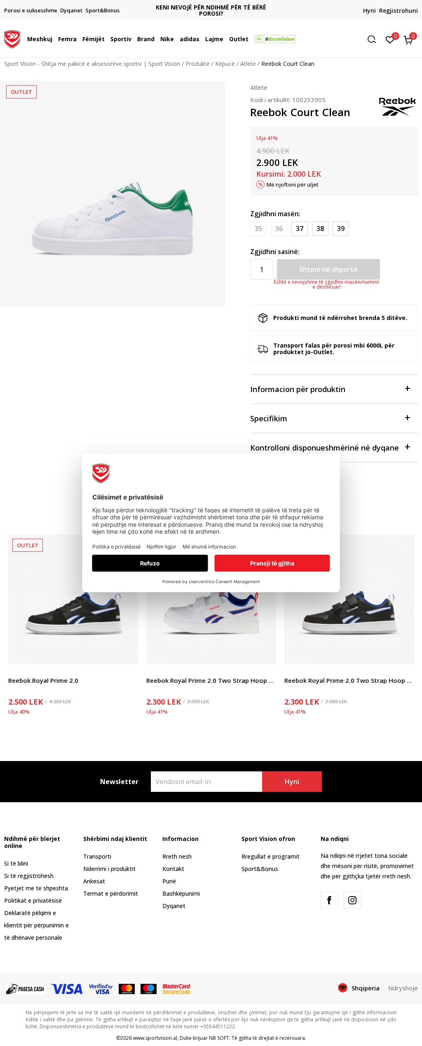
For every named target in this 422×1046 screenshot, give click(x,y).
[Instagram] (352, 900)
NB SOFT (219, 1037)
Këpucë (225, 64)
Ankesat (94, 881)
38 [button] (320, 228)
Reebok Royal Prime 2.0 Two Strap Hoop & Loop (211, 680)
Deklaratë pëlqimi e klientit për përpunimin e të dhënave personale (36, 925)
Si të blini (16, 863)
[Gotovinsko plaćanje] (25, 988)
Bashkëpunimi (181, 893)
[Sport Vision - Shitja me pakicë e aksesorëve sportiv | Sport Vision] (12, 38)
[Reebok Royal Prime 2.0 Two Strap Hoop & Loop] (211, 599)
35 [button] (258, 228)
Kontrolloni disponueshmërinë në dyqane (324, 448)
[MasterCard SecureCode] (176, 988)
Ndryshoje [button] (403, 988)
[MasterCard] (127, 988)
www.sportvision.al (155, 1037)
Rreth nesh (177, 856)
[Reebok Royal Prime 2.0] (73, 599)
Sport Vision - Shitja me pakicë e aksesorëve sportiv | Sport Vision (92, 64)
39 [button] (341, 228)
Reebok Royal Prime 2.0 (43, 680)
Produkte (197, 64)
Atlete (248, 64)
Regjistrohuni (398, 10)
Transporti (97, 856)
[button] (54, 39)
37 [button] (299, 228)
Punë (169, 881)
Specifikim (268, 418)
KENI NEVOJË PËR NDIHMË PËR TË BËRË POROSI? (211, 10)
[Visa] (67, 988)
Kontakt (173, 869)
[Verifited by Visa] (101, 988)
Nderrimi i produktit (109, 869)
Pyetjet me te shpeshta (36, 888)
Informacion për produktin (297, 389)
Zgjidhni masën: (275, 213)
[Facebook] (329, 900)
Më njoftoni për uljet (293, 184)
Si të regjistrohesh (29, 876)
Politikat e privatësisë (33, 900)
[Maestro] (149, 988)
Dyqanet (173, 906)
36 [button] (279, 228)
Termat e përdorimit (110, 893)
